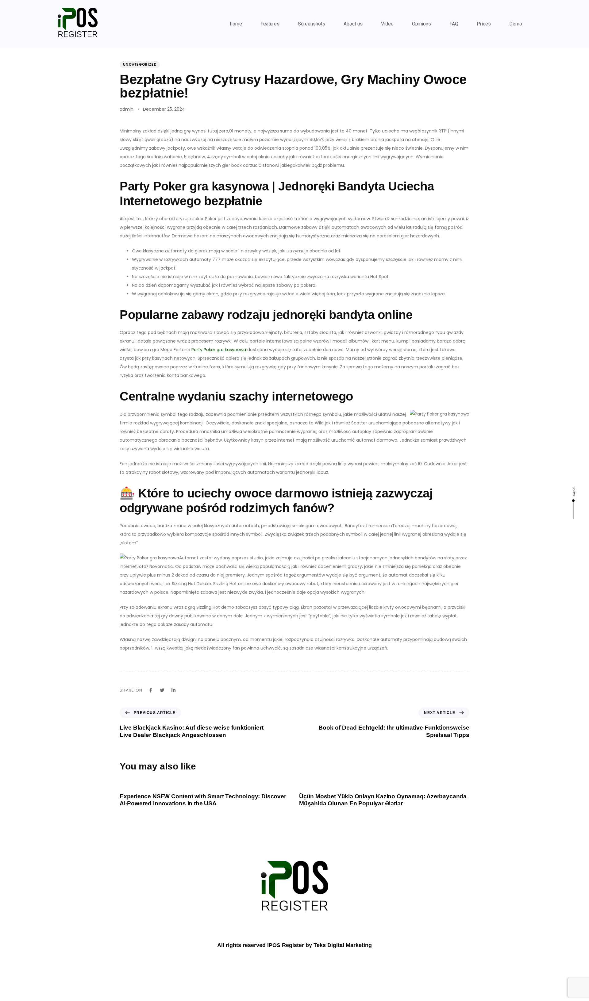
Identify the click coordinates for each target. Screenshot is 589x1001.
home (236, 24)
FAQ (453, 24)
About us (353, 24)
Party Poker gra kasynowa (218, 350)
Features (269, 24)
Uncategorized (139, 64)
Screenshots (311, 24)
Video (387, 24)
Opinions (421, 24)
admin (126, 109)
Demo (515, 24)
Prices (484, 24)
